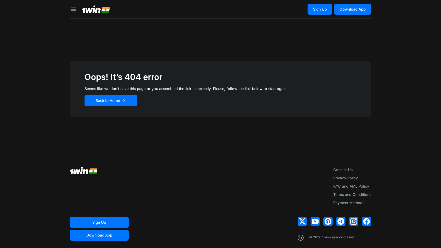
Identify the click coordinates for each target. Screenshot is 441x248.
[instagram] (353, 221)
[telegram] (340, 221)
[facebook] (366, 221)
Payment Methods (348, 202)
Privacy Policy (345, 178)
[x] (302, 221)
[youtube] (315, 221)
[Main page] (96, 9)
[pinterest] (328, 221)
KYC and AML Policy (351, 186)
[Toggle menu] (73, 9)
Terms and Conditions (352, 194)
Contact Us (343, 169)
